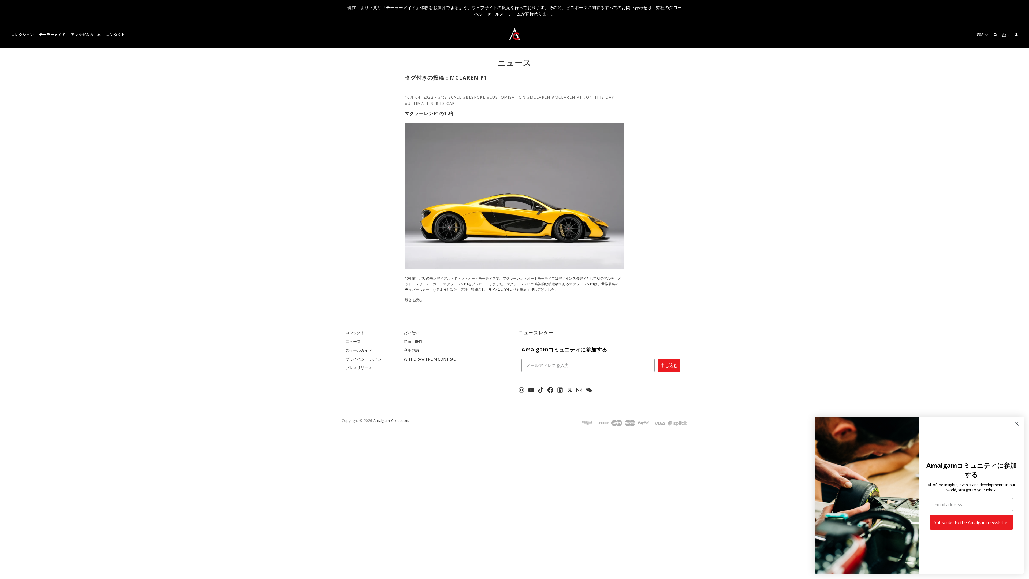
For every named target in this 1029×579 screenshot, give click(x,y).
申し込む (669, 365)
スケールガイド (359, 350)
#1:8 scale (450, 97)
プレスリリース (359, 367)
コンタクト (115, 34)
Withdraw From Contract (431, 359)
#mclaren (538, 97)
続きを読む (413, 299)
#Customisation (506, 97)
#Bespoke (474, 97)
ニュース (514, 62)
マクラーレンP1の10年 (430, 113)
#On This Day (598, 97)
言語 (981, 35)
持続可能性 (413, 341)
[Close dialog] (1016, 423)
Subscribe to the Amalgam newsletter (971, 522)
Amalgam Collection (390, 420)
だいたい (411, 332)
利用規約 (411, 350)
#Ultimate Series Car (430, 103)
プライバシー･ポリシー (365, 359)
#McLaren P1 (567, 97)
